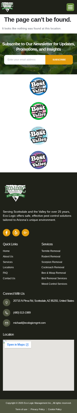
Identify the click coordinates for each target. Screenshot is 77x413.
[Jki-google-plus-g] (25, 232)
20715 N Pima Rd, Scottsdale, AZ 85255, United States (43, 300)
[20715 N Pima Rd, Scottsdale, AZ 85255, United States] (6, 302)
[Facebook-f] (6, 232)
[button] (70, 7)
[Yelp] (16, 232)
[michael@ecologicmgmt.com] (6, 323)
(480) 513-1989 (22, 312)
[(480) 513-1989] (6, 312)
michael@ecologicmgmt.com (29, 322)
